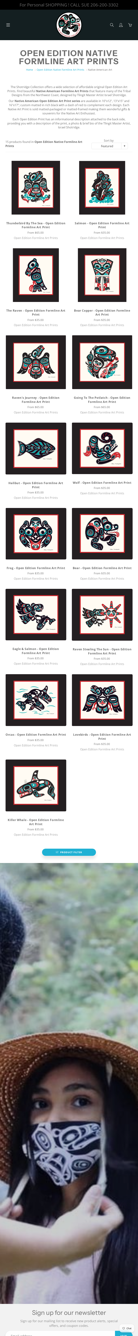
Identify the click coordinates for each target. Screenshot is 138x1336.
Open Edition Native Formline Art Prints (60, 69)
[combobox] (109, 146)
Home (29, 69)
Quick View (35, 187)
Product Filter (71, 852)
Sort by (109, 141)
